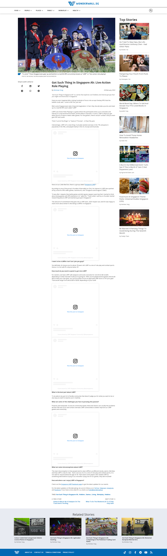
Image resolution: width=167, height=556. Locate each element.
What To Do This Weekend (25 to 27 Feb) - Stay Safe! (100, 501)
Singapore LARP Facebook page (71, 484)
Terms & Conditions (53, 552)
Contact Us (38, 552)
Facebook (58, 490)
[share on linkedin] (30, 86)
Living (94, 494)
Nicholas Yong (58, 90)
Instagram (110, 488)
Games (88, 494)
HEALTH (75, 10)
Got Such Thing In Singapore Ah (67, 494)
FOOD (16, 10)
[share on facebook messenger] (38, 91)
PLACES (38, 10)
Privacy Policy (68, 552)
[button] (17, 10)
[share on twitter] (38, 86)
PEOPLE (27, 10)
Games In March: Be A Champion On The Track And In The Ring (66, 501)
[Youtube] (145, 552)
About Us (28, 552)
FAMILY (49, 10)
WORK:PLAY (63, 10)
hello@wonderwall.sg (96, 490)
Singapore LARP (90, 185)
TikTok (96, 488)
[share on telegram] (22, 91)
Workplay (100, 494)
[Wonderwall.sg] (83, 3)
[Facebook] (135, 552)
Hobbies (82, 494)
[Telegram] (140, 552)
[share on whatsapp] (30, 91)
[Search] (150, 10)
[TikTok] (125, 552)
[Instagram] (130, 552)
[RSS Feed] (151, 552)
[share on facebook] (22, 86)
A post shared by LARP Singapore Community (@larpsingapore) (75, 181)
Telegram (103, 488)
